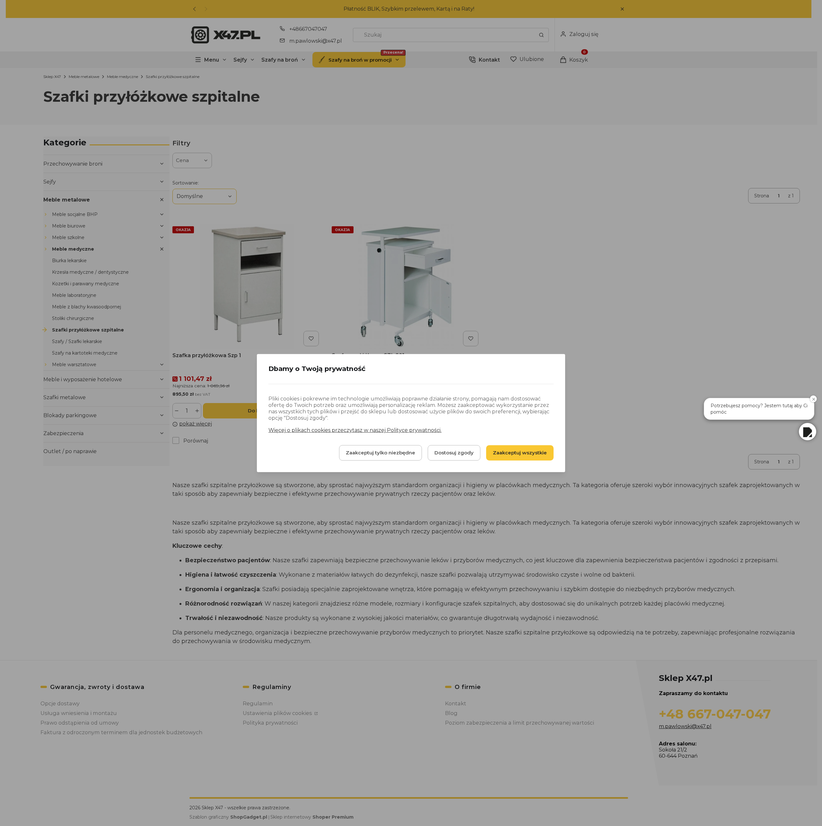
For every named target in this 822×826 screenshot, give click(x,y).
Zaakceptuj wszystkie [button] (520, 453)
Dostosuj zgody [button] (454, 453)
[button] (807, 431)
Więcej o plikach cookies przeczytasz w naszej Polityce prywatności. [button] (355, 430)
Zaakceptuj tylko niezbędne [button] (380, 453)
